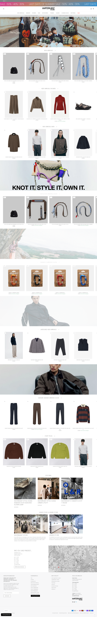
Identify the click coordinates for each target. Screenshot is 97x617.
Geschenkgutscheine (35, 584)
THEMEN (52, 13)
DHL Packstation (34, 585)
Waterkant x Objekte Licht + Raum (71, 502)
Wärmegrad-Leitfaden (35, 593)
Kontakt (32, 579)
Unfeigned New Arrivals (48, 329)
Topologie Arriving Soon (48, 194)
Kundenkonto (33, 581)
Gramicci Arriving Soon (48, 262)
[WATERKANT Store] (48, 8)
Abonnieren (7, 595)
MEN (39, 13)
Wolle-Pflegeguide (34, 590)
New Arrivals (48, 50)
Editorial (48, 475)
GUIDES (57, 13)
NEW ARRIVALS (20, 13)
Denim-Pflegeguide (34, 587)
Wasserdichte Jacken (56, 581)
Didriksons (53, 589)
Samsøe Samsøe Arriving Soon (48, 398)
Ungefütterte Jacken (55, 579)
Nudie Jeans (54, 587)
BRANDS (28, 13)
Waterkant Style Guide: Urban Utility (47, 502)
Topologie (53, 582)
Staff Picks (48, 436)
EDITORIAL (73, 13)
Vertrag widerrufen (35, 595)
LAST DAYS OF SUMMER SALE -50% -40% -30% (56, 4)
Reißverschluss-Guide (35, 592)
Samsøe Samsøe (55, 585)
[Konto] (91, 8)
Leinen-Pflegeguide (34, 589)
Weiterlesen (40, 505)
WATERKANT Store (8, 613)
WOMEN (34, 13)
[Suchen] (3, 8)
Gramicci (53, 584)
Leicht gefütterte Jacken (56, 578)
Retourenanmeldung (35, 582)
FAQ (31, 578)
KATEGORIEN (45, 13)
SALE (79, 13)
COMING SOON (65, 13)
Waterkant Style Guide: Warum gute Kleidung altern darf (23, 503)
